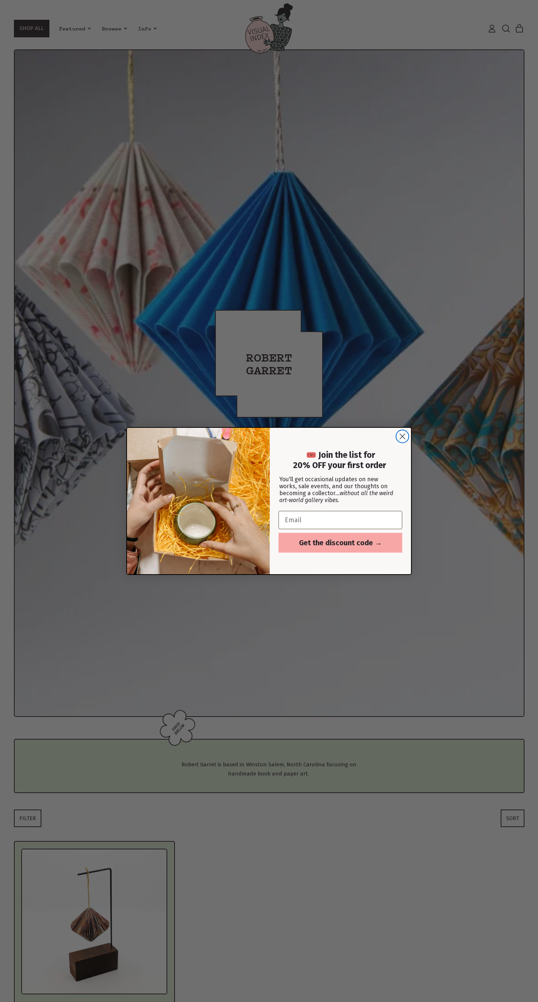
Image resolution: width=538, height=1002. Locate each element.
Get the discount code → (340, 542)
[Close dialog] (402, 436)
